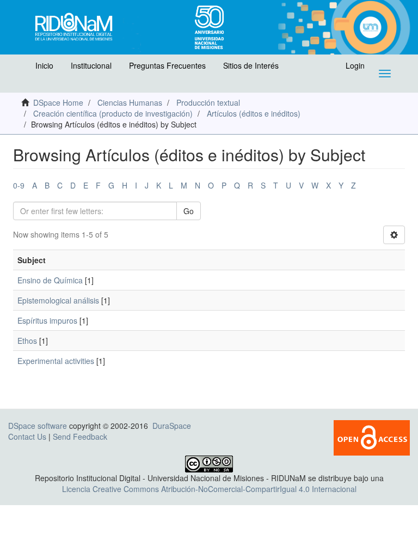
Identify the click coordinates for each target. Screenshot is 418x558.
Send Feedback (80, 436)
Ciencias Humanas (129, 102)
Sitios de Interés (251, 65)
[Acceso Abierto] (372, 436)
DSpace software (37, 425)
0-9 (18, 185)
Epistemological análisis (58, 300)
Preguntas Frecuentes (167, 65)
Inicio (44, 65)
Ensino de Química (50, 280)
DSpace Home (58, 102)
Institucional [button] (91, 65)
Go (188, 210)
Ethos (27, 340)
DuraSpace (171, 425)
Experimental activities (55, 360)
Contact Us (27, 436)
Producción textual (208, 102)
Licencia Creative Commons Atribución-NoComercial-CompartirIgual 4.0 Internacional (209, 488)
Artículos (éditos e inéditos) (253, 113)
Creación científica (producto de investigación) (113, 113)
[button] (20, 68)
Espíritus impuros (47, 320)
